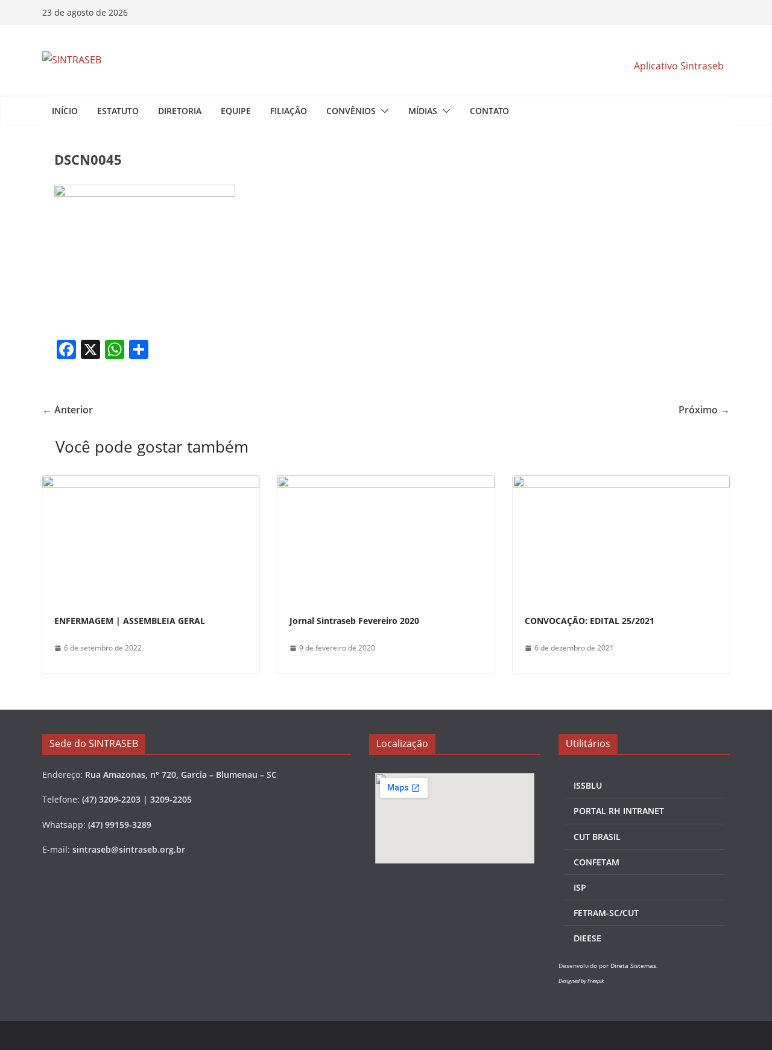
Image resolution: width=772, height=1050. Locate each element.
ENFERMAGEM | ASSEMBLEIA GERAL (129, 620)
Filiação (288, 110)
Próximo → (704, 409)
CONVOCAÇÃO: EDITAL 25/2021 (589, 620)
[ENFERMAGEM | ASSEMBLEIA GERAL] (150, 484)
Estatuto (118, 110)
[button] (382, 111)
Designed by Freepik (581, 981)
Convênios (351, 110)
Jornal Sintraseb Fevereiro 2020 (354, 620)
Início (65, 110)
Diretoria (179, 110)
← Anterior (67, 409)
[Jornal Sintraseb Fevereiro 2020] (386, 484)
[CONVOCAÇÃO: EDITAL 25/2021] (621, 484)
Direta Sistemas (633, 965)
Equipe (236, 110)
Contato (489, 110)
